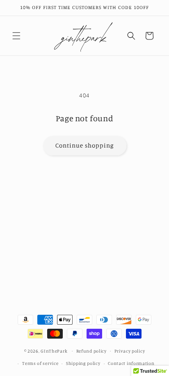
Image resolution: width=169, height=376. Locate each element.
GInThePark (54, 350)
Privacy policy (129, 351)
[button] (16, 36)
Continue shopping (84, 145)
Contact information (131, 363)
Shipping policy (83, 363)
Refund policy (91, 351)
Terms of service (40, 363)
